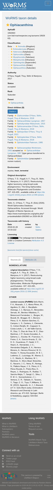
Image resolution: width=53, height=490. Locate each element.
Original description (17, 175)
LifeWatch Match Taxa (38, 442)
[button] (8, 24)
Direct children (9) (16, 107)
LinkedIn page (12, 464)
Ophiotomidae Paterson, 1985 (30, 142)
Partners (5, 432)
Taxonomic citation (16, 199)
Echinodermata (19, 49)
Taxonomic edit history (18, 221)
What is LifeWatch (9, 426)
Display (12, 111)
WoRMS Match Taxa (37, 440)
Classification (14, 43)
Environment (13, 167)
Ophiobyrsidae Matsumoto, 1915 (31, 124)
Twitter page (11, 458)
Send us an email (13, 456)
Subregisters (7, 429)
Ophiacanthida (19, 65)
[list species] (24, 250)
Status (11, 83)
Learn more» (49, 476)
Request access (35, 429)
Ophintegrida (18, 62)
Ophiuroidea (18, 54)
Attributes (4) (30, 260)
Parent (11, 99)
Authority (12, 72)
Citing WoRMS (35, 424)
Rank (10, 91)
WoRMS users (8, 434)
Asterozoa (17, 52)
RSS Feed (10, 461)
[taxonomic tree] (14, 250)
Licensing (12, 234)
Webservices (34, 445)
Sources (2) (16, 260)
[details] (41, 195)
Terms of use (34, 426)
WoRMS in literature (10, 437)
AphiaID (11, 29)
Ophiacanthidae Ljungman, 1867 (31, 121)
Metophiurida (18, 60)
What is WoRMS (9, 424)
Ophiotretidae (23, 158)
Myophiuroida (19, 57)
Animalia (21, 46)
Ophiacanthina (19, 68)
